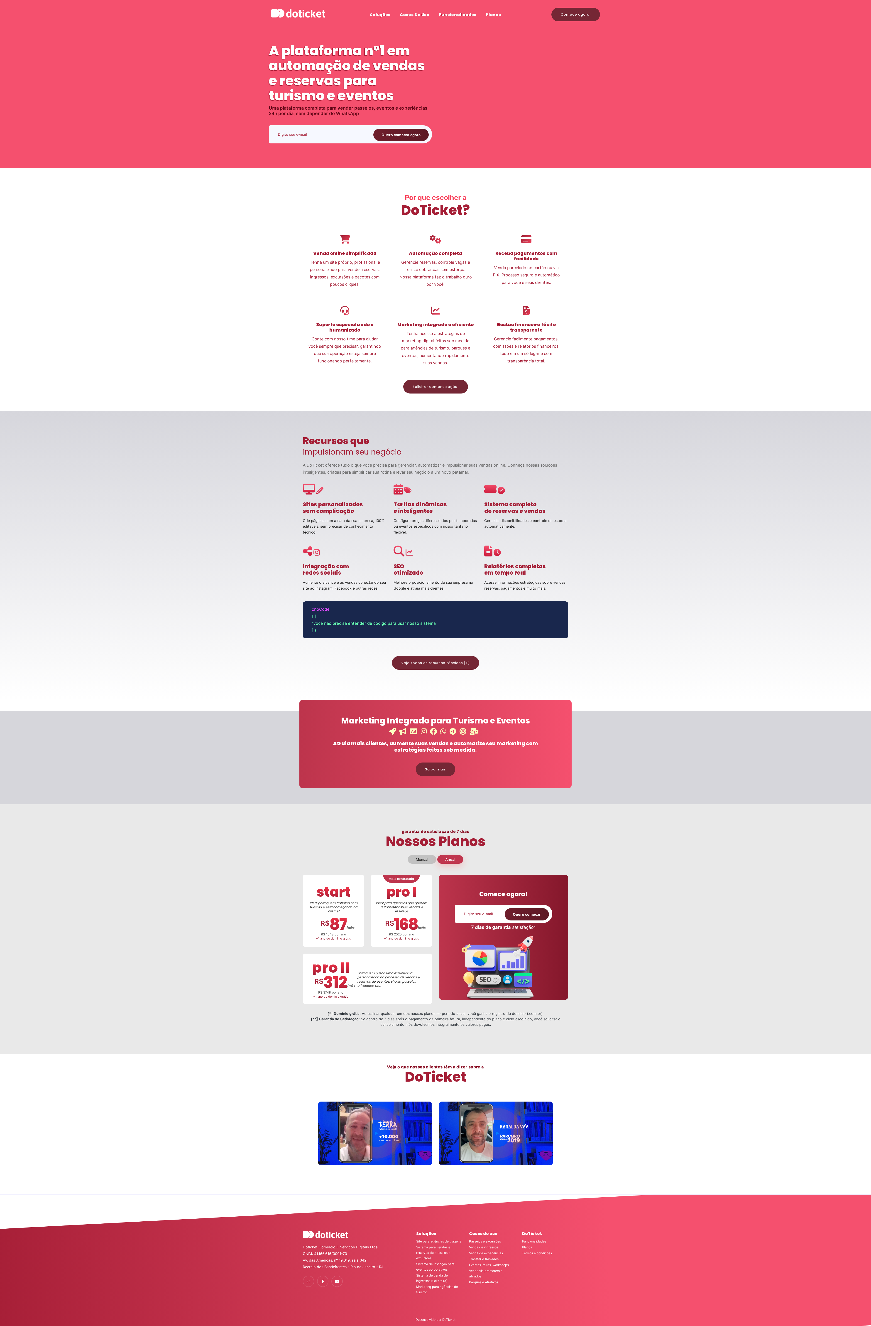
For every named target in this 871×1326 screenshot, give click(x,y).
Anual (450, 859)
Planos (493, 14)
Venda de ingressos (483, 1247)
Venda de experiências (486, 1253)
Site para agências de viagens (438, 1241)
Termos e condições (537, 1253)
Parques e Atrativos (483, 1282)
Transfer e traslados (484, 1259)
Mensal (422, 859)
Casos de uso (415, 14)
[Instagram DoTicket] (308, 1281)
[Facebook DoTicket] (322, 1281)
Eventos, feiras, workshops (489, 1265)
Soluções (380, 14)
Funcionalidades (458, 14)
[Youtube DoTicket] (337, 1281)
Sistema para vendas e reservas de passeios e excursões (433, 1252)
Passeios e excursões (485, 1241)
